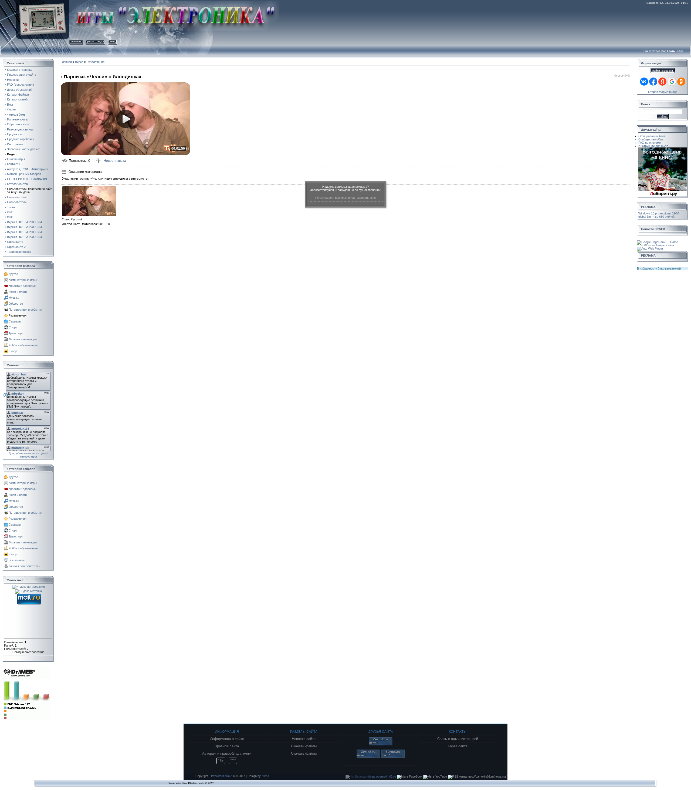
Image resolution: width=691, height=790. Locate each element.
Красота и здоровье (22, 285)
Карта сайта (458, 746)
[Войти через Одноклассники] (681, 82)
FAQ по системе (649, 142)
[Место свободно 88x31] (380, 744)
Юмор (13, 351)
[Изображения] (89, 201)
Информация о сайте (227, 739)
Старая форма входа (662, 91)
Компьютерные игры (23, 279)
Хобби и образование (23, 345)
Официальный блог (651, 136)
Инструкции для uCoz (653, 145)
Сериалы (15, 321)
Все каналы (17, 560)
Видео (79, 61)
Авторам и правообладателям (226, 753)
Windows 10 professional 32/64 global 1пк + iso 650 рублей (658, 215)
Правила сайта (227, 746)
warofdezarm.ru (222, 776)
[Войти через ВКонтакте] (644, 82)
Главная (76, 41)
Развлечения (17, 315)
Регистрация (324, 197)
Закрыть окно (366, 197)
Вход (113, 41)
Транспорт (16, 333)
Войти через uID (662, 70)
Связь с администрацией (457, 739)
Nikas (265, 776)
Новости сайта (304, 739)
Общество (16, 303)
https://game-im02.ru (382, 776)
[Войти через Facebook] (653, 82)
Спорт (13, 327)
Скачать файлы (304, 746)
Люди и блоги (18, 291)
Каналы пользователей (24, 566)
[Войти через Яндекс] (662, 82)
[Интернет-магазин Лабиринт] (662, 149)
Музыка (14, 297)
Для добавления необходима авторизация (28, 455)
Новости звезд (115, 161)
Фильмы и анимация (23, 339)
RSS (680, 50)
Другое (13, 273)
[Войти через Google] (672, 81)
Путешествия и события (25, 309)
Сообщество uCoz (650, 139)
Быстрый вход (345, 197)
